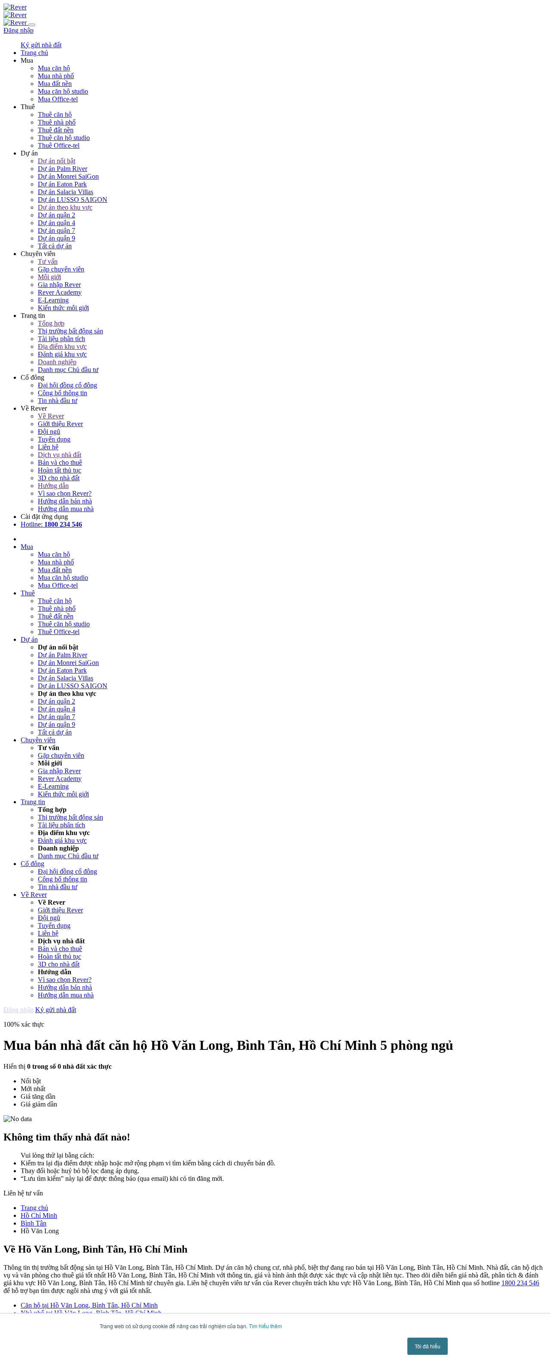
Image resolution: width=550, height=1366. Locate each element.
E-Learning (53, 300)
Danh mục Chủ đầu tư (68, 369)
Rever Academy (60, 292)
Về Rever (51, 416)
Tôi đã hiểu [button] (427, 1346)
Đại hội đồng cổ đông (67, 385)
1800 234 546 (520, 1283)
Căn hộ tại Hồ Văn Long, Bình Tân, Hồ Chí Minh (89, 1305)
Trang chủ (34, 1207)
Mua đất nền (55, 83)
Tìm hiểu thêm (265, 1325)
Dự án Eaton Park (62, 184)
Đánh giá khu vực (62, 354)
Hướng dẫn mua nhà (66, 508)
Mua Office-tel (58, 99)
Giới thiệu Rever (60, 423)
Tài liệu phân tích (61, 338)
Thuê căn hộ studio (64, 137)
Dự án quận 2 (56, 215)
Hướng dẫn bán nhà (65, 501)
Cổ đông (32, 863)
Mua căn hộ (54, 68)
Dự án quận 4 (56, 222)
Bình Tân (33, 1223)
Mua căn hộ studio (63, 91)
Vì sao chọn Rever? (65, 493)
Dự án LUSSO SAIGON (72, 199)
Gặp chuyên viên (61, 269)
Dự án (29, 639)
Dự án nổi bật (56, 161)
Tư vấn (48, 261)
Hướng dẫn (53, 485)
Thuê (28, 593)
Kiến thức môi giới (63, 307)
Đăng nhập (18, 30)
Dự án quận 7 (56, 230)
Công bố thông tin (62, 392)
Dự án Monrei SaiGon (68, 176)
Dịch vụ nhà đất (59, 454)
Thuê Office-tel (58, 145)
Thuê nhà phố (57, 122)
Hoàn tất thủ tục (59, 470)
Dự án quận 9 (56, 238)
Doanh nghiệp (57, 362)
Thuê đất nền (55, 130)
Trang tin (33, 801)
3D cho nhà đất (58, 478)
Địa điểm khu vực (62, 346)
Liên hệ (48, 447)
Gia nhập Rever (59, 284)
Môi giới (49, 277)
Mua (27, 546)
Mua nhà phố (56, 75)
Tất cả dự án (55, 246)
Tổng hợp (51, 323)
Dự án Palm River (62, 168)
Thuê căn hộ (55, 114)
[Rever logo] (15, 7)
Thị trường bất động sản (70, 331)
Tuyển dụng (54, 439)
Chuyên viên (38, 740)
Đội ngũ (49, 431)
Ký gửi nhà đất (41, 45)
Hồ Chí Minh (39, 1215)
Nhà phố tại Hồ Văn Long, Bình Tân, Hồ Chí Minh (91, 1313)
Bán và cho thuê (60, 462)
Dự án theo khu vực (65, 207)
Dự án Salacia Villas (65, 191)
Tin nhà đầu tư (57, 400)
